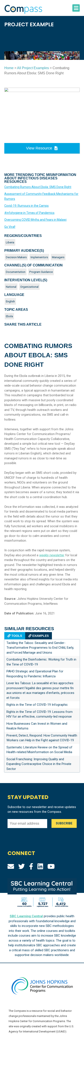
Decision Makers (16, 257)
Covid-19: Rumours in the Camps (26, 205)
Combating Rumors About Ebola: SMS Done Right (37, 187)
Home (9, 68)
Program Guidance (41, 272)
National (11, 286)
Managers (58, 257)
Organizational (29, 286)
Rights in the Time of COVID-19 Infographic (37, 705)
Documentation (15, 272)
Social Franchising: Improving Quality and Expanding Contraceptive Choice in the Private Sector (38, 764)
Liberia (10, 242)
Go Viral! (9, 227)
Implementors (39, 257)
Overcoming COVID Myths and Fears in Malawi (35, 219)
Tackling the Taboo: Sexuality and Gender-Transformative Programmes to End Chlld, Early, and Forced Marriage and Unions (40, 647)
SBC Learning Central (26, 916)
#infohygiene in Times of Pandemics (29, 213)
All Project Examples (33, 68)
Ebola (9, 316)
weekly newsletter (51, 555)
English (10, 301)
